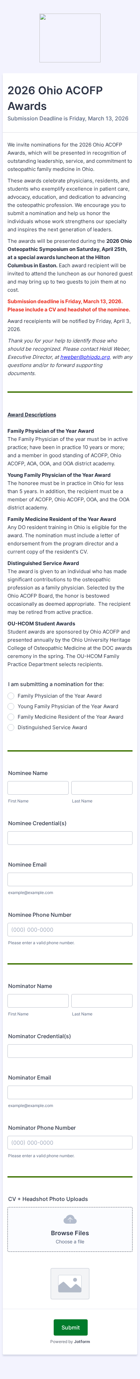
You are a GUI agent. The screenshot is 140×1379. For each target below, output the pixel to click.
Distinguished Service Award (52, 727)
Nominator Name (30, 986)
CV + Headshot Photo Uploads (48, 1199)
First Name (18, 800)
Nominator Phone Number (42, 1127)
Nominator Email (29, 1077)
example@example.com (30, 892)
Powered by (70, 1341)
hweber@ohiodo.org (84, 357)
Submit (71, 1327)
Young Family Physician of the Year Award (68, 706)
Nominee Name (28, 773)
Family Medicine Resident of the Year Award (70, 717)
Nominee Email (27, 864)
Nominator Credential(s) (39, 1036)
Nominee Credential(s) (37, 823)
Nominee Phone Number (39, 914)
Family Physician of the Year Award (60, 696)
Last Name (82, 800)
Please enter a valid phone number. (41, 942)
